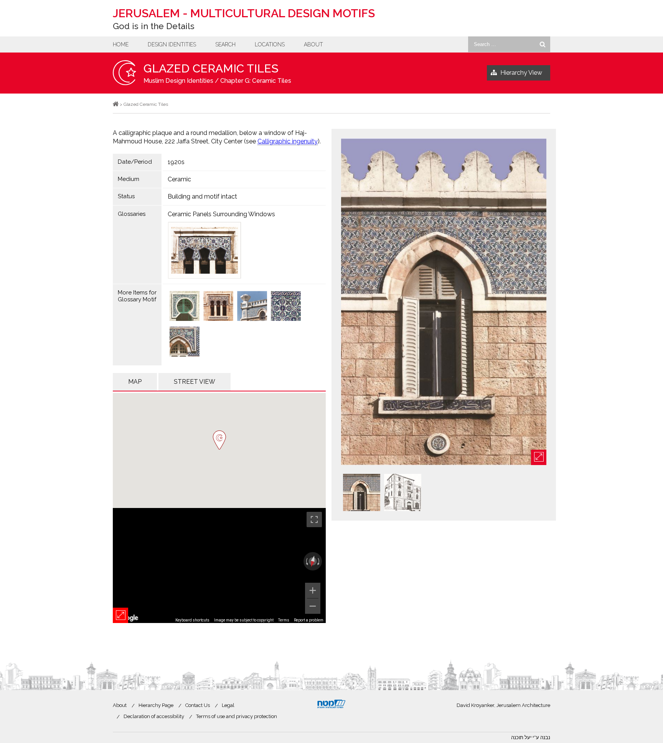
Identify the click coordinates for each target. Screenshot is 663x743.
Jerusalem (244, 13)
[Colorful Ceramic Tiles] (185, 306)
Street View (194, 381)
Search (225, 44)
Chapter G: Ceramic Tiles (255, 80)
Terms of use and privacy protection (236, 716)
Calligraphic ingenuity (287, 141)
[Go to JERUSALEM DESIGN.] (116, 104)
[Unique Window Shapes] (218, 306)
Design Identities (172, 44)
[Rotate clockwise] (319, 561)
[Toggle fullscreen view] (314, 519)
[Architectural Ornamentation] (286, 306)
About (313, 44)
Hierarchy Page (156, 705)
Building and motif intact (202, 196)
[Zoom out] (312, 606)
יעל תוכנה (521, 737)
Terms (283, 620)
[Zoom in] (312, 590)
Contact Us (197, 705)
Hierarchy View (521, 72)
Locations (270, 44)
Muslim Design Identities (178, 80)
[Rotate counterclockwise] (306, 561)
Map (135, 381)
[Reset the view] (313, 561)
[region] (219, 565)
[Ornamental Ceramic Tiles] (185, 342)
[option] (443, 302)
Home (121, 44)
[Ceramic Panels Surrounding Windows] (244, 250)
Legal (228, 705)
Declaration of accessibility (154, 716)
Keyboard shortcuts (192, 620)
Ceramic (179, 179)
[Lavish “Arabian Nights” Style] (252, 306)
